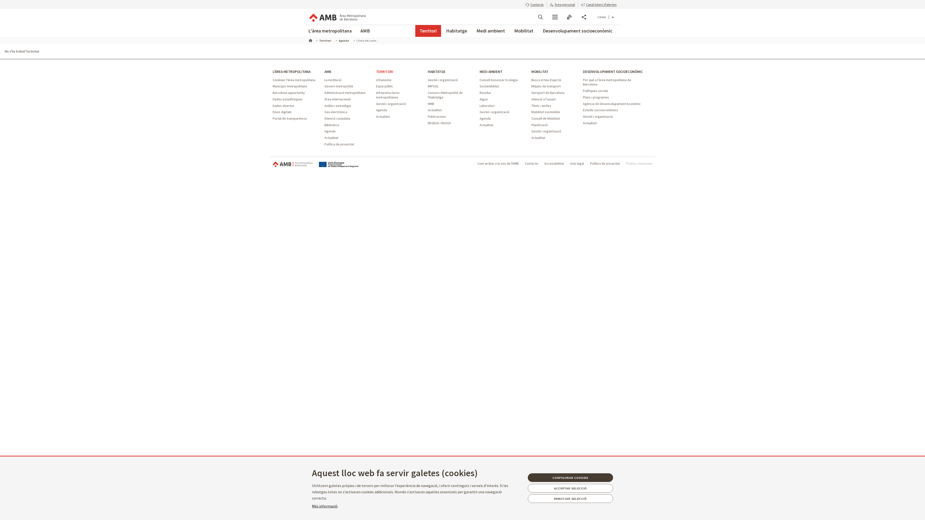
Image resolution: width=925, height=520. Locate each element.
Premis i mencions (639, 163)
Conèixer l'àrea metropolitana (294, 80)
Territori (428, 31)
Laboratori (487, 106)
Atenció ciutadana (337, 118)
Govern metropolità (338, 86)
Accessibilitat (554, 163)
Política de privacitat (339, 144)
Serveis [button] (555, 17)
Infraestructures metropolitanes (388, 95)
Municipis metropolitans (290, 86)
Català (601, 17)
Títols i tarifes (541, 106)
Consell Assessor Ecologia (499, 80)
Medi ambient (490, 31)
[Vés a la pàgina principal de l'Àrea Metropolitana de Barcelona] (337, 17)
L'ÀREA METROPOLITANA (292, 71)
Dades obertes (283, 106)
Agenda (330, 131)
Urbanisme (383, 80)
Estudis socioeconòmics (600, 110)
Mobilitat (523, 31)
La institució (333, 80)
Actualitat (331, 138)
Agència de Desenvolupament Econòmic (612, 104)
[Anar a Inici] (310, 40)
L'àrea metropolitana (330, 31)
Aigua (484, 99)
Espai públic (384, 86)
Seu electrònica (335, 112)
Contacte (531, 163)
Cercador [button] (540, 17)
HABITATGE (436, 71)
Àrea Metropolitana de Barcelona (292, 165)
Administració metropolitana (344, 93)
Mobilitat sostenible (545, 112)
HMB (431, 104)
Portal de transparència (290, 118)
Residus (485, 93)
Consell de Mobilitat (545, 118)
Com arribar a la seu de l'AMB (498, 163)
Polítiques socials (595, 91)
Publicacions (437, 116)
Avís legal (577, 163)
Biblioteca (331, 125)
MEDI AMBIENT (491, 71)
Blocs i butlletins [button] (569, 17)
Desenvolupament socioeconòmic (577, 31)
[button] (534, 4)
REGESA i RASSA (439, 123)
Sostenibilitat (489, 86)
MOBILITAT (539, 71)
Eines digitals (282, 112)
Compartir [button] (584, 17)
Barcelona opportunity (289, 93)
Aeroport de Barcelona (547, 93)
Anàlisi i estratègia (337, 106)
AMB (365, 31)
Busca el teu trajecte (546, 80)
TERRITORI (384, 71)
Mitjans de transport (546, 86)
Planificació (539, 125)
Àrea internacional (337, 99)
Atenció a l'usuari (543, 99)
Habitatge (456, 31)
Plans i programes (596, 97)
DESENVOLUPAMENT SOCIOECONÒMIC (613, 71)
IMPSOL (433, 86)
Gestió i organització (391, 104)
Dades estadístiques (288, 99)
